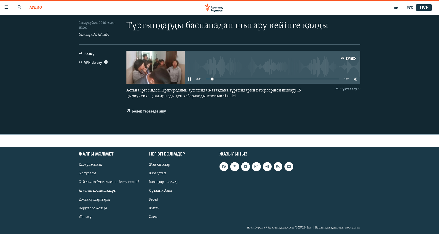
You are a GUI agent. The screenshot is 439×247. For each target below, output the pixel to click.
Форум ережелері (93, 208)
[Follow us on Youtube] (245, 166)
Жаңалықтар (159, 165)
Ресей (153, 199)
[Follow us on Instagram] (256, 166)
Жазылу (85, 217)
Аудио (35, 8)
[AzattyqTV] (396, 7)
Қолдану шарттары (94, 199)
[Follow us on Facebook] (224, 166)
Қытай (154, 208)
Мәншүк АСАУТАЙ (94, 35)
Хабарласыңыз (91, 165)
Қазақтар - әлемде (164, 182)
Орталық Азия (160, 191)
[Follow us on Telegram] (267, 166)
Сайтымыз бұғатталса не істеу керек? (109, 182)
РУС (410, 8)
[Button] (86, 55)
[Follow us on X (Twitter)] (234, 166)
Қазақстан (157, 173)
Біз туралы (87, 173)
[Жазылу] (288, 166)
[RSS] (278, 166)
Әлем (153, 217)
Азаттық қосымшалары (97, 191)
